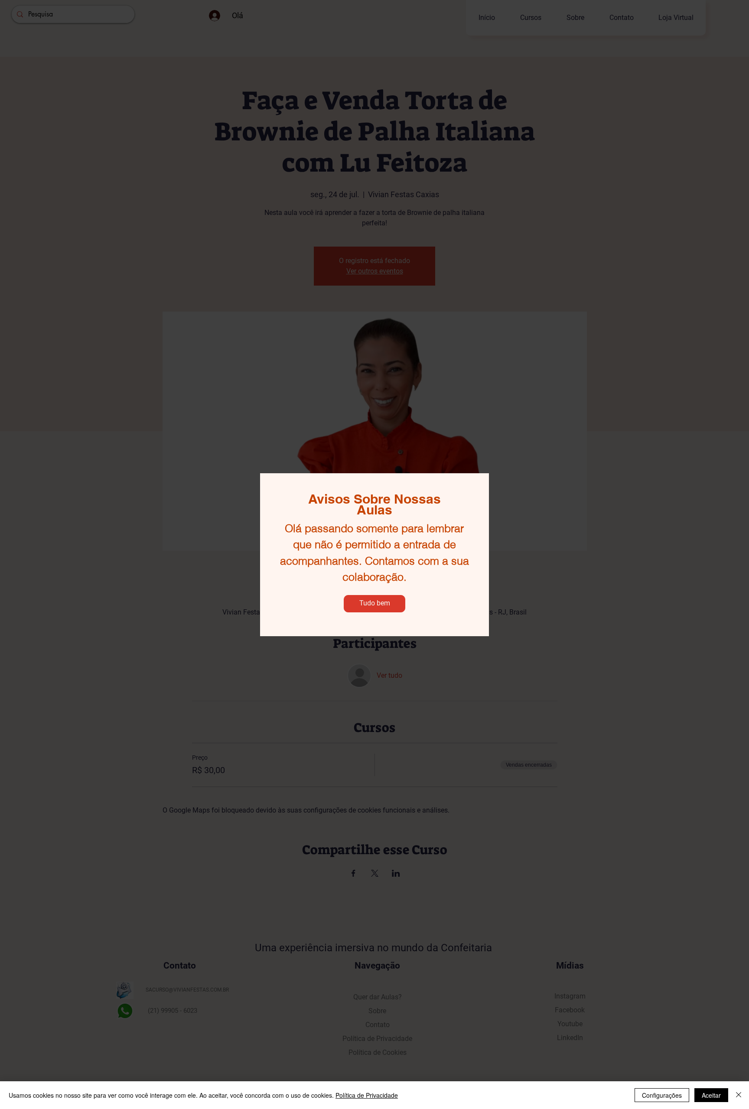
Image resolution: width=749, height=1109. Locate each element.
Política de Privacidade (366, 1095)
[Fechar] (738, 1095)
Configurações (662, 1095)
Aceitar (711, 1095)
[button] (374, 603)
